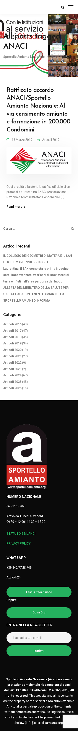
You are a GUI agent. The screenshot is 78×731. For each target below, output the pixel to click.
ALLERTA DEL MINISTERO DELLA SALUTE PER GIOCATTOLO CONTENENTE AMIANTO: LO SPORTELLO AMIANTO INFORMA (36, 294)
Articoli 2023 (12, 369)
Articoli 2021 (12, 356)
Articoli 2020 (12, 350)
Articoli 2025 (12, 382)
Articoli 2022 (12, 362)
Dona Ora (39, 612)
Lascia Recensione (39, 592)
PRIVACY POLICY (18, 543)
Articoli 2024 (12, 375)
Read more (14, 206)
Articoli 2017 (12, 330)
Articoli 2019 (50, 139)
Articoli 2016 (12, 324)
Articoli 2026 (12, 388)
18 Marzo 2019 (22, 139)
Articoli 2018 (12, 337)
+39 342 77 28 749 (19, 567)
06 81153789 (15, 506)
